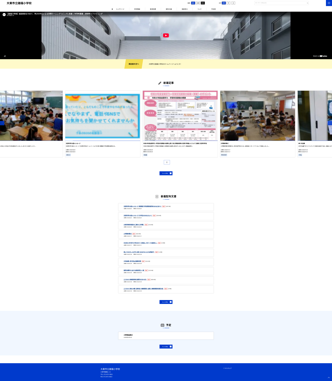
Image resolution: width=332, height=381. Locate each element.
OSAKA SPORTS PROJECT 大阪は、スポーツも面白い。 (140, 243)
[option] (166, 35)
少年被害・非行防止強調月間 (132, 261)
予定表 (213, 9)
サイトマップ (228, 368)
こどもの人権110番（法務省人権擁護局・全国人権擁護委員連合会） (144, 289)
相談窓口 (185, 9)
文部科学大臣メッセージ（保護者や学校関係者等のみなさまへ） (143, 206)
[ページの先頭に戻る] (329, 378)
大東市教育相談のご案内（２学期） (134, 225)
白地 (198, 3)
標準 (224, 3)
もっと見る (165, 173)
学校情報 (137, 9)
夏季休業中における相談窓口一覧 (134, 270)
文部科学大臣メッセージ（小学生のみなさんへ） (138, 215)
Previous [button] (2, 123)
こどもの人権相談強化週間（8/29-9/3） (135, 279)
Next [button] (330, 123)
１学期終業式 (128, 234)
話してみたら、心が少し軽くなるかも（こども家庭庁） (139, 252)
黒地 (203, 3)
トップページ (120, 9)
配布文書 (169, 9)
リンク (199, 9)
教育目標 (153, 9)
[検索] (307, 2)
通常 (193, 3)
